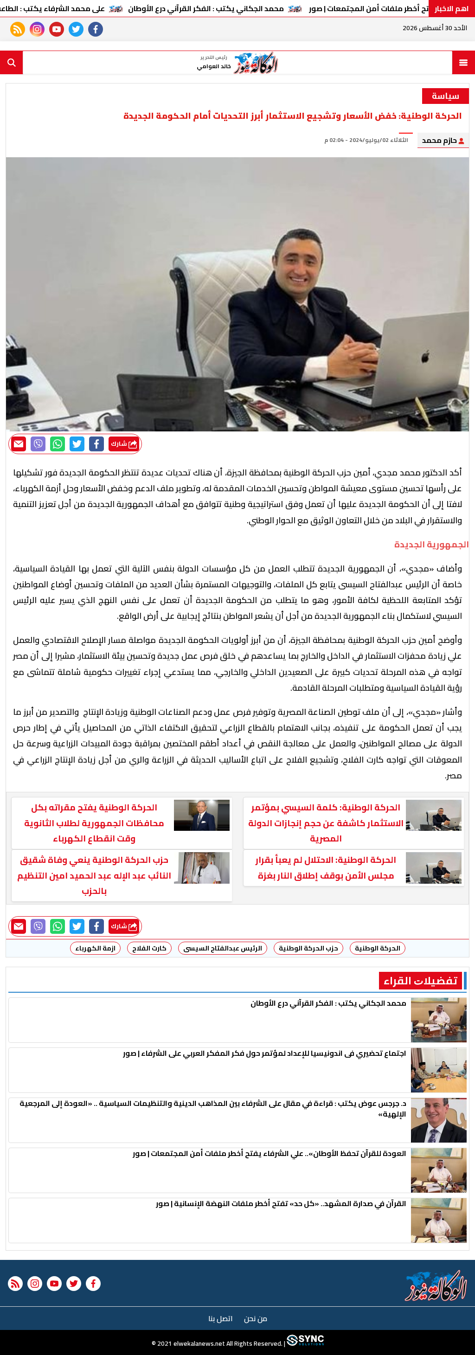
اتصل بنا (220, 1318)
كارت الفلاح (149, 948)
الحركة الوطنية (377, 948)
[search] (11, 62)
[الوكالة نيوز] (436, 1285)
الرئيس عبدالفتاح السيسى (222, 948)
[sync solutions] (304, 1343)
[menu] (463, 62)
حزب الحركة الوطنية (308, 948)
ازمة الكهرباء (95, 948)
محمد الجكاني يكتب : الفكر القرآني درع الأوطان (206, 8)
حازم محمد (440, 140)
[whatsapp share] (57, 444)
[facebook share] (96, 444)
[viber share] (38, 444)
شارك (119, 444)
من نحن (255, 1318)
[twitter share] (77, 444)
